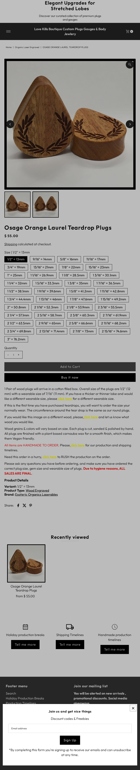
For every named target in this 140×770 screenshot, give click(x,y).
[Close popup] (133, 708)
